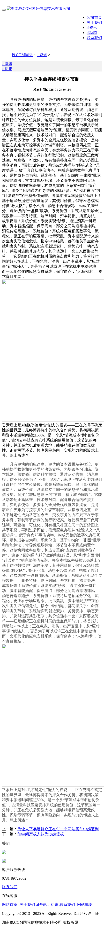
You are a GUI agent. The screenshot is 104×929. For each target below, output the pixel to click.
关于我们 (94, 22)
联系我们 (94, 38)
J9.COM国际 (22, 55)
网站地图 (85, 905)
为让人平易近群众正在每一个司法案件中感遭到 (58, 829)
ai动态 (92, 33)
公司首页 (94, 17)
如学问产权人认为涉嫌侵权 (40, 834)
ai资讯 (92, 28)
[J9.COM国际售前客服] (4, 853)
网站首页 (9, 905)
